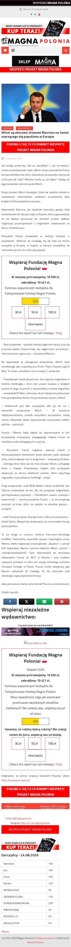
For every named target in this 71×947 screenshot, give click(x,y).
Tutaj (58, 333)
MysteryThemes (35, 942)
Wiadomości (24, 128)
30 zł (18, 312)
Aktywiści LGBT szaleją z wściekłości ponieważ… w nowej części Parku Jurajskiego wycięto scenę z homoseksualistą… (53, 806)
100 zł (52, 312)
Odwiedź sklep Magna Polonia (35, 61)
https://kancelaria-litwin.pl (15, 780)
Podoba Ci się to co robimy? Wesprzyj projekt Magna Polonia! (35, 147)
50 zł (34, 312)
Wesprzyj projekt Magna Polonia (35, 69)
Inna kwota (35, 324)
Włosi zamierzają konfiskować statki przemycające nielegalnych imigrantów (17, 806)
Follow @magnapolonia (18, 818)
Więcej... (5, 931)
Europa (7, 128)
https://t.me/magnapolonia (35, 823)
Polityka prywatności (45, 938)
